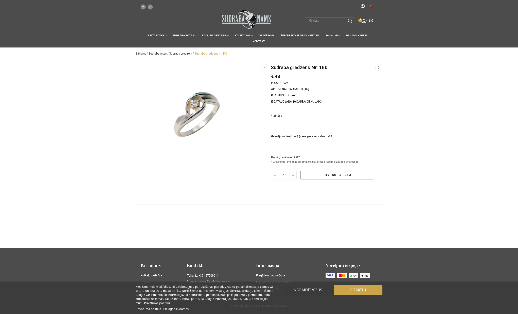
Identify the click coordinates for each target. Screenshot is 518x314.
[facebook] (143, 6)
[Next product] (378, 67)
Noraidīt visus (308, 289)
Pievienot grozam (337, 175)
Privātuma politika (148, 309)
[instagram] (150, 6)
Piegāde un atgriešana (270, 275)
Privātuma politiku (157, 303)
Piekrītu (358, 289)
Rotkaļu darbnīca (151, 275)
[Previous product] (264, 67)
